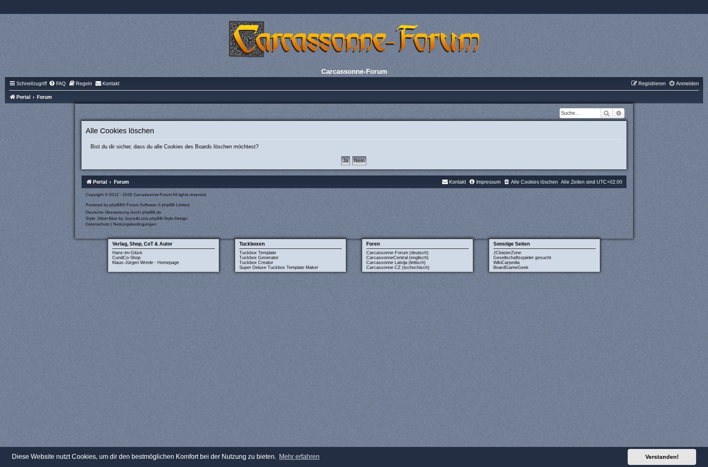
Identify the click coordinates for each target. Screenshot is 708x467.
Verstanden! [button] (662, 456)
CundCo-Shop (126, 257)
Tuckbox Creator (256, 262)
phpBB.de (151, 212)
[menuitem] (57, 84)
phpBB (116, 205)
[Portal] (354, 39)
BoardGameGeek (511, 267)
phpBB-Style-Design (169, 218)
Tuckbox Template (257, 252)
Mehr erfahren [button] (299, 456)
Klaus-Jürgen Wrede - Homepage (145, 262)
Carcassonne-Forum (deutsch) (397, 252)
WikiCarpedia (506, 262)
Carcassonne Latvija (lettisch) (396, 262)
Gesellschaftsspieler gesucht (522, 257)
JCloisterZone (507, 252)
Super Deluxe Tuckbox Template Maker (278, 267)
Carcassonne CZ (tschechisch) (397, 267)
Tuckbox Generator (259, 257)
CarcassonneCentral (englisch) (397, 257)
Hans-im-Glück (127, 252)
